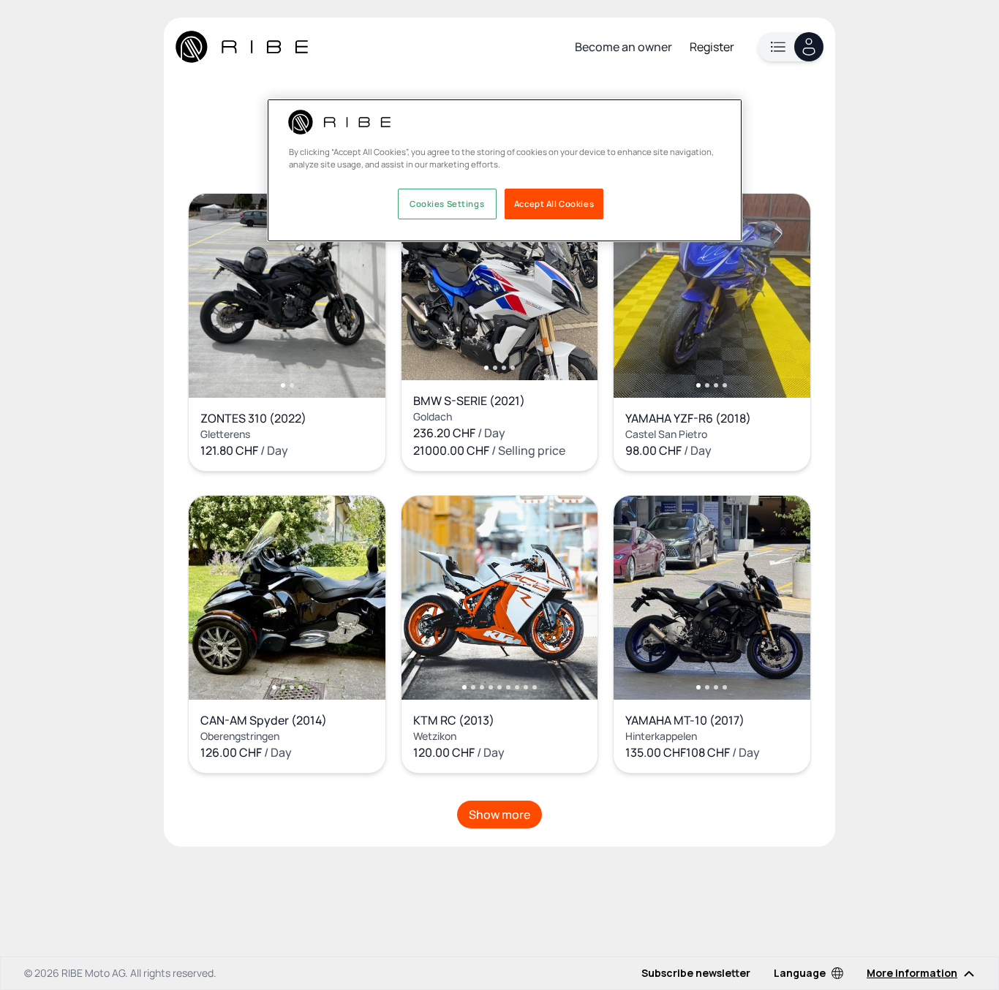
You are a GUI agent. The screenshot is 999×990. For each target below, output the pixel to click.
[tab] (283, 385)
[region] (504, 170)
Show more (499, 814)
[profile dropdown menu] (790, 46)
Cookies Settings (447, 204)
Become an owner (623, 47)
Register (712, 47)
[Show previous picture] (215, 295)
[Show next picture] (359, 295)
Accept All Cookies (554, 204)
